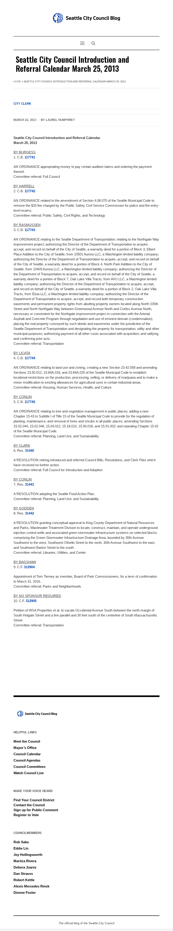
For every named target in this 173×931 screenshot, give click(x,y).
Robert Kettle (24, 880)
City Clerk (22, 103)
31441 (29, 484)
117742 (30, 191)
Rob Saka (21, 842)
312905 (31, 601)
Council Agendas (27, 760)
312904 (29, 567)
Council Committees (30, 767)
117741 (30, 157)
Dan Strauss (23, 873)
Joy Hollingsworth (28, 855)
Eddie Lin (21, 848)
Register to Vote (26, 815)
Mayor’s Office (25, 748)
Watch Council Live (29, 773)
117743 (30, 230)
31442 (29, 513)
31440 (29, 450)
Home (17, 81)
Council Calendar (27, 754)
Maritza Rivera (25, 861)
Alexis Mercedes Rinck (31, 886)
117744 (30, 358)
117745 (30, 402)
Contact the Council (29, 805)
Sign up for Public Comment (36, 810)
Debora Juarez (25, 867)
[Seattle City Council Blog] (86, 18)
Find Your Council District (34, 800)
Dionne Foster (25, 892)
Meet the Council (27, 741)
